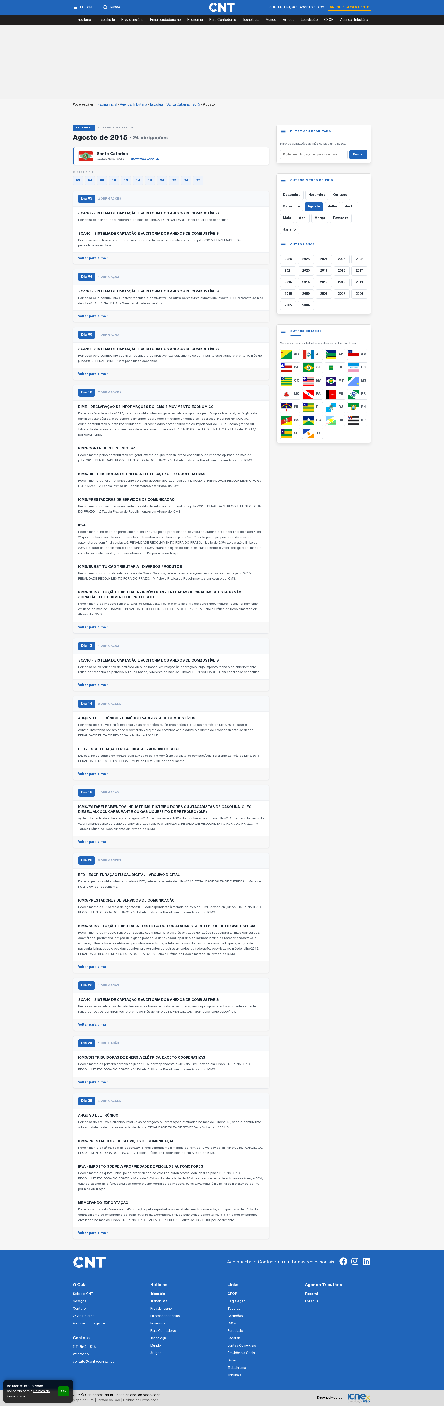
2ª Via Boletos (84, 1316)
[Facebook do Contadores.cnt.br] (343, 1265)
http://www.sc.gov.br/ (143, 159)
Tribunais (234, 1375)
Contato (79, 1308)
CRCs (232, 1323)
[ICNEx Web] (358, 1398)
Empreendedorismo (165, 19)
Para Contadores (222, 19)
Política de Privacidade (140, 1400)
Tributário (83, 19)
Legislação (309, 19)
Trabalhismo (237, 1368)
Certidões (235, 1316)
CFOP (329, 19)
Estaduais (235, 1331)
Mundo (271, 19)
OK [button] (63, 1391)
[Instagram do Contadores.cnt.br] (355, 1265)
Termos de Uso (108, 1400)
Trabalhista (106, 19)
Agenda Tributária (354, 19)
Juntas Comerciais (242, 1345)
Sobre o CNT (83, 1294)
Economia (195, 19)
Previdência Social (242, 1353)
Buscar (358, 154)
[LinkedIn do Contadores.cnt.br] (366, 1265)
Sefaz (232, 1360)
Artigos (288, 19)
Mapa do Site (83, 1400)
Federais (234, 1338)
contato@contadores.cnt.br (94, 1361)
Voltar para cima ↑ (93, 258)
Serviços (79, 1301)
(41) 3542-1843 (84, 1346)
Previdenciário (132, 19)
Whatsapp (81, 1354)
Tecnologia (250, 19)
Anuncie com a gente (349, 7)
